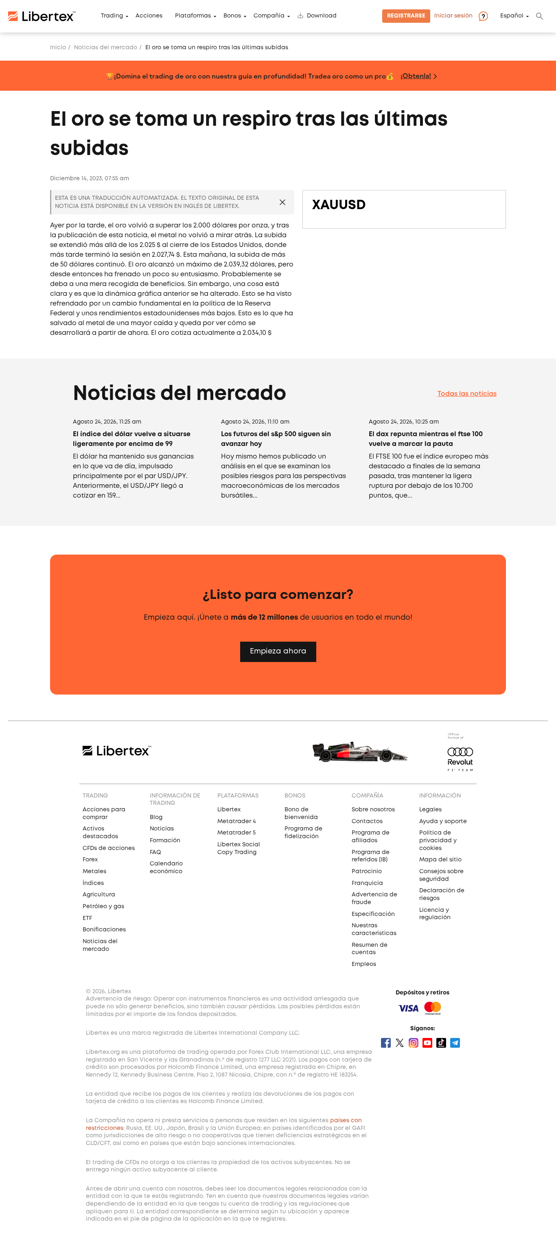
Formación (165, 840)
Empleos (364, 964)
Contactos (367, 821)
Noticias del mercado (105, 47)
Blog (156, 817)
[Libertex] (42, 16)
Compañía (269, 16)
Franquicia (367, 883)
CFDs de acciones (109, 848)
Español (511, 16)
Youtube (427, 1043)
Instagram (413, 1043)
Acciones (149, 16)
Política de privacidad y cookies (438, 840)
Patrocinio (367, 871)
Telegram (455, 1043)
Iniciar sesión (453, 16)
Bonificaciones (104, 929)
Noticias (162, 828)
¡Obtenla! (416, 75)
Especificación (373, 914)
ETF (87, 918)
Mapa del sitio (440, 859)
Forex (90, 859)
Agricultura (99, 894)
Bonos (232, 16)
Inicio (58, 47)
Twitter (400, 1043)
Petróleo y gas (103, 906)
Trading (112, 16)
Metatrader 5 (236, 832)
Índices (93, 883)
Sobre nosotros (373, 809)
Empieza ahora (278, 651)
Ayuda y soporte (443, 821)
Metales (94, 871)
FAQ (155, 852)
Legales (430, 809)
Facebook (386, 1043)
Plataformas (193, 16)
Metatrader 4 (236, 821)
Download (322, 16)
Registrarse (406, 16)
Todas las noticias (467, 394)
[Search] (540, 16)
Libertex (229, 809)
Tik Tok (441, 1043)
